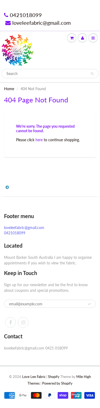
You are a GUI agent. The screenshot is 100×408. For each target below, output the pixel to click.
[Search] (92, 73)
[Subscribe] (89, 304)
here (39, 140)
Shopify (53, 376)
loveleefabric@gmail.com (41, 22)
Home (9, 88)
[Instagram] (23, 322)
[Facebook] (10, 322)
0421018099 (26, 15)
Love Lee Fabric (34, 376)
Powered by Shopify (57, 383)
